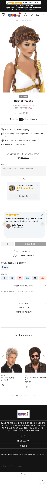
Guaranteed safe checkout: (13, 263)
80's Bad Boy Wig (7, 378)
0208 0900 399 (26, 5)
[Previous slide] (4, 224)
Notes (4, 165)
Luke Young (17, 225)
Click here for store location (24, 10)
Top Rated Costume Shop (27, 185)
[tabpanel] (12, 366)
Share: (4, 274)
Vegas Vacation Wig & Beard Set (35, 379)
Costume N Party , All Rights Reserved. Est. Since (29, 454)
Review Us (23, 196)
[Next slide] (42, 224)
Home (17, 20)
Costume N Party (14, 14)
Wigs (30, 108)
